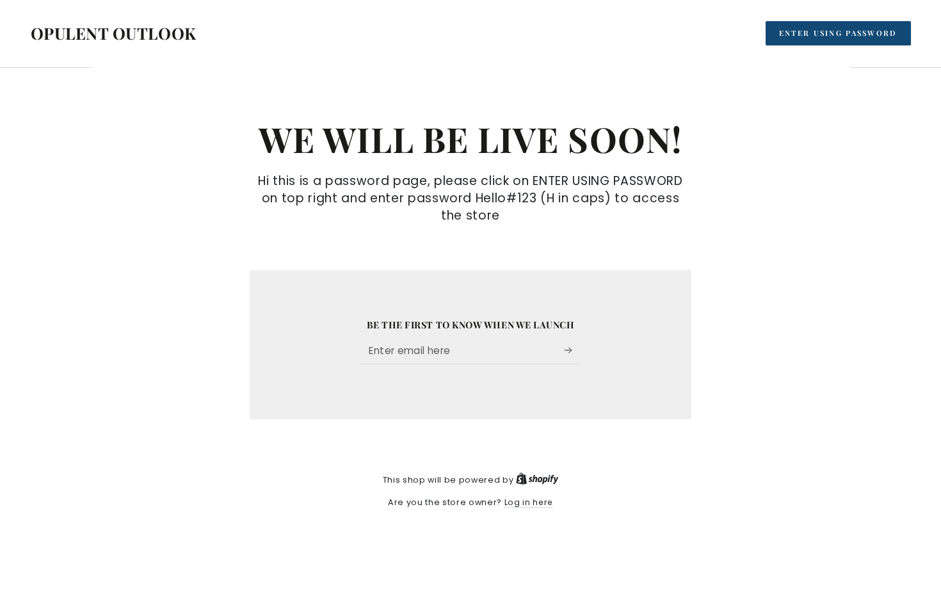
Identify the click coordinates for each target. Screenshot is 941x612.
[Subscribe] (572, 350)
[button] (838, 33)
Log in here (528, 502)
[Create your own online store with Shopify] (537, 479)
